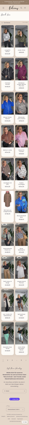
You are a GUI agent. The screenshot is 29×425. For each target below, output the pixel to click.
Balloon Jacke (7, 150)
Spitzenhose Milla (21, 315)
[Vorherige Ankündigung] (2, 2)
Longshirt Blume (7, 50)
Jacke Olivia (21, 50)
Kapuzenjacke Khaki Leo (7, 249)
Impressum (20, 419)
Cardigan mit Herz (7, 183)
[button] (3, 8)
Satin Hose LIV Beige (7, 282)
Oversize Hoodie (7, 83)
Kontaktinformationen (15, 421)
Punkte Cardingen (21, 183)
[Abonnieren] (24, 391)
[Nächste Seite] (26, 360)
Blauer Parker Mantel (7, 118)
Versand (13, 419)
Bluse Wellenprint (21, 249)
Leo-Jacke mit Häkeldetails (7, 315)
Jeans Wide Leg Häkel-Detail (21, 348)
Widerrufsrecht (11, 416)
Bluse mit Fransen (21, 150)
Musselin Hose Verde (7, 347)
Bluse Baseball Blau (21, 216)
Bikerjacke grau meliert (21, 118)
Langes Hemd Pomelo (21, 282)
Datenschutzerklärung (22, 416)
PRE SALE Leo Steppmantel (8, 210)
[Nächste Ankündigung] (26, 2)
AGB (9, 419)
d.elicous (13, 414)
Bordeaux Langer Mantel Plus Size (21, 84)
